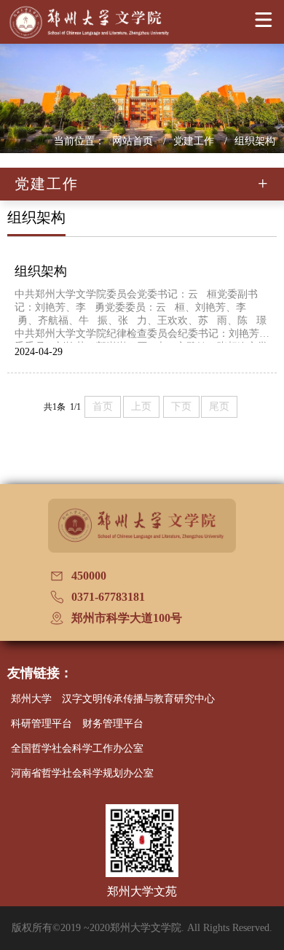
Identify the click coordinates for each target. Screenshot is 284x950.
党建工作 (195, 141)
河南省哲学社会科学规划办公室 (82, 773)
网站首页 (134, 141)
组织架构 (254, 141)
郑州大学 (31, 698)
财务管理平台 (112, 723)
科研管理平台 (41, 723)
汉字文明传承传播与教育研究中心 (138, 698)
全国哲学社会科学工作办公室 (77, 748)
